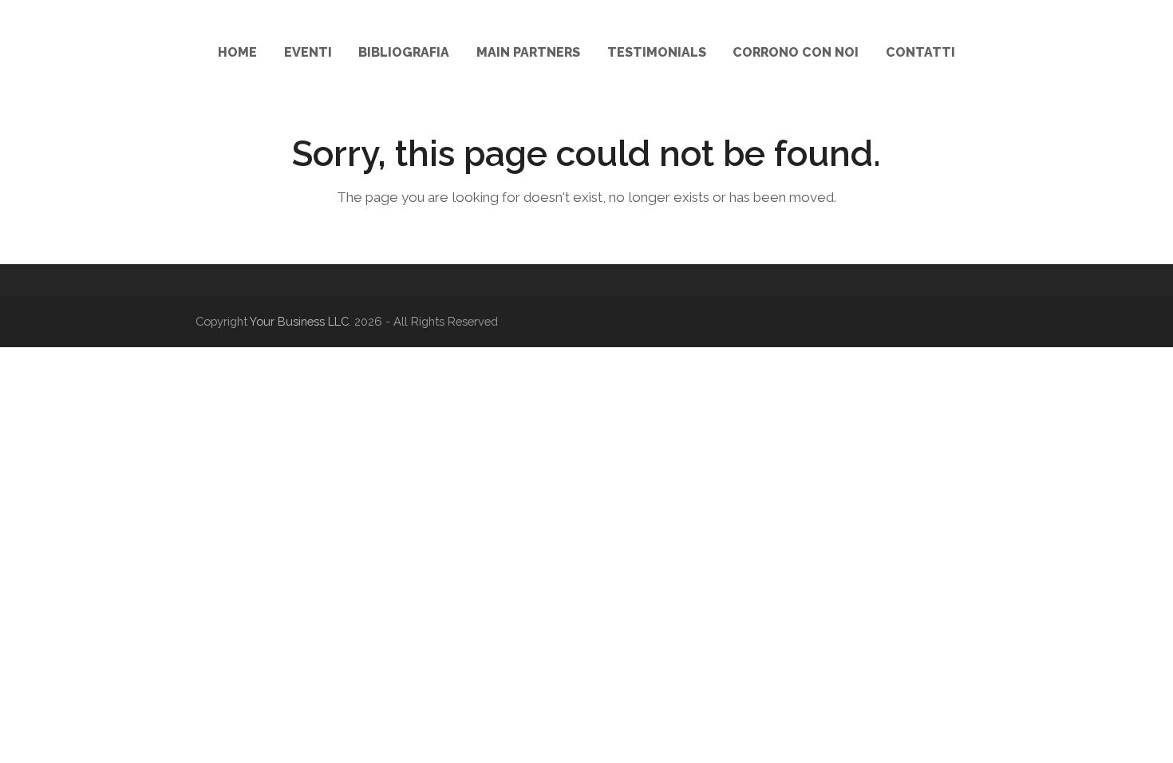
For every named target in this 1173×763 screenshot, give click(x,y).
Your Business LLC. (300, 321)
